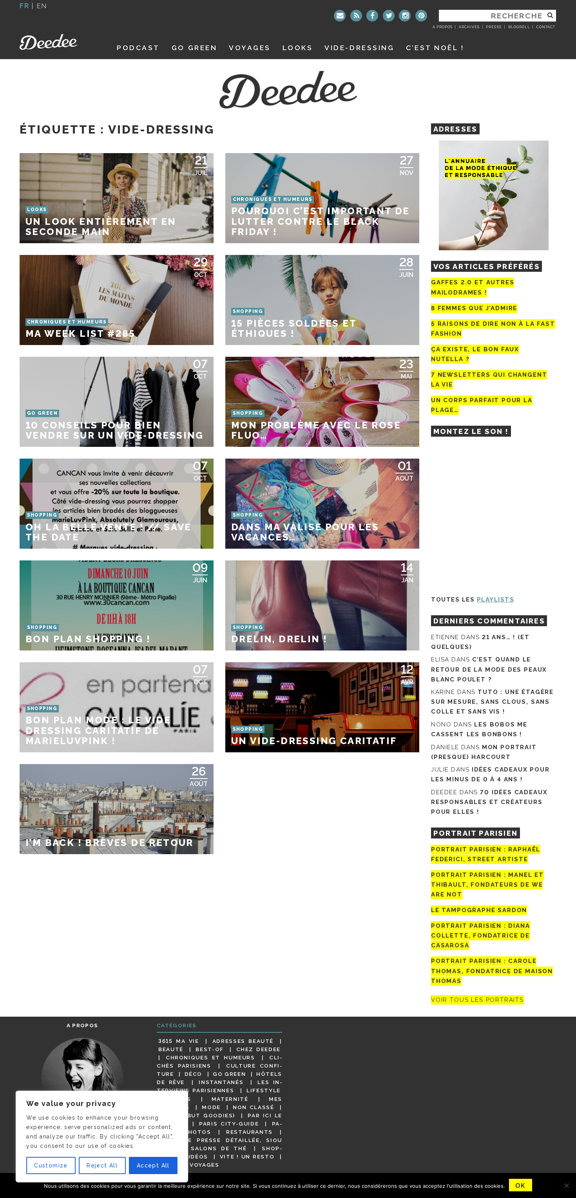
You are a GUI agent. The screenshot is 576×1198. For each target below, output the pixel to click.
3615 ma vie (178, 1041)
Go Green (229, 1074)
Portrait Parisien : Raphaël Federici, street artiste (485, 854)
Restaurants (249, 1132)
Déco (194, 1074)
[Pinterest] (421, 16)
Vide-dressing (359, 47)
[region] (102, 1136)
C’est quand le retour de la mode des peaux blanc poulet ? (489, 669)
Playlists (495, 599)
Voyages (250, 47)
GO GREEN (194, 47)
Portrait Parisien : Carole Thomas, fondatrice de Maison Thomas (492, 971)
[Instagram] (405, 16)
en (41, 6)
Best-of (209, 1049)
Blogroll (519, 27)
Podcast (138, 47)
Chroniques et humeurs (210, 1057)
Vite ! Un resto (247, 1156)
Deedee (59, 42)
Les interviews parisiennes (219, 1086)
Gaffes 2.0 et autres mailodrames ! (472, 287)
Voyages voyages (188, 1165)
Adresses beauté (243, 1041)
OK (520, 1185)
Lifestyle (263, 1090)
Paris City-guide (229, 1123)
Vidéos (196, 1156)
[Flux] (356, 16)
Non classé (253, 1107)
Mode (211, 1107)
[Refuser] (566, 1185)
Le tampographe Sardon (479, 910)
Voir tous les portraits (477, 999)
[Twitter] (389, 16)
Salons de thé (218, 1148)
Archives (469, 27)
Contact (545, 27)
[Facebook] (372, 16)
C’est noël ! (435, 47)
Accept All (153, 1165)
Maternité (230, 1099)
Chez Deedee (258, 1049)
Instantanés (221, 1082)
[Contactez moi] (340, 16)
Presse (494, 27)
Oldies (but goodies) (196, 1115)
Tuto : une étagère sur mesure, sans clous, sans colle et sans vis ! (492, 701)
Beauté (170, 1049)
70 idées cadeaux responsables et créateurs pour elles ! (489, 802)
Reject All (102, 1165)
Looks (298, 47)
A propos (443, 27)
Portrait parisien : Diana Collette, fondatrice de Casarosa (480, 935)
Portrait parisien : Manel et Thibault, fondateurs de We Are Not (487, 884)
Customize (51, 1165)
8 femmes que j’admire (474, 308)
